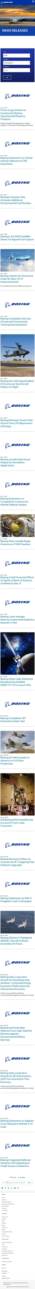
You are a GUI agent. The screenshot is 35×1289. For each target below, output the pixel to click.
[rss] (18, 1188)
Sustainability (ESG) (7, 1232)
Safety (3, 1225)
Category (5, 59)
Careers (4, 1234)
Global (3, 1229)
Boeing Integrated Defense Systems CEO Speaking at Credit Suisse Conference (15, 1163)
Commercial (5, 1217)
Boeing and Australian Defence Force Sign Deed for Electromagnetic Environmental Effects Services (16, 1033)
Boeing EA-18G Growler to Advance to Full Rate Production (15, 760)
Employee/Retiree (6, 1202)
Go (7, 77)
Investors (4, 1199)
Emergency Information (8, 1204)
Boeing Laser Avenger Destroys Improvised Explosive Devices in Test (17, 619)
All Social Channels (7, 1261)
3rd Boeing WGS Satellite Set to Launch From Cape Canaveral (16, 822)
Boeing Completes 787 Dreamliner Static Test (13, 720)
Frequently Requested (8, 1253)
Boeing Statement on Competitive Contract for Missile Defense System (14, 501)
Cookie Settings (6, 1284)
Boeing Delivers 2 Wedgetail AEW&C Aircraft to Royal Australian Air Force (16, 940)
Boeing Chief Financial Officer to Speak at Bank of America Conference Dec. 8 (17, 580)
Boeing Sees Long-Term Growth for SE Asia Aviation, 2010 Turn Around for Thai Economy (15, 1078)
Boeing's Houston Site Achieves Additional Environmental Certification (15, 200)
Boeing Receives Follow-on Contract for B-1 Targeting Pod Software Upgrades (17, 861)
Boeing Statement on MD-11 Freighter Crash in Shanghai (16, 900)
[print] (14, 1188)
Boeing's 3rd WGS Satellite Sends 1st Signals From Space (16, 238)
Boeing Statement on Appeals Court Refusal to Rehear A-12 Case (17, 1123)
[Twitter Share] (11, 1188)
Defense (4, 1219)
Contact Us (5, 1255)
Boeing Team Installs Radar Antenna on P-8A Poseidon (15, 543)
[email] (2, 1188)
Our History (5, 1210)
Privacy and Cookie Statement (15, 1282)
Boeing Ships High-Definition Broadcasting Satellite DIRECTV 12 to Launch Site (16, 681)
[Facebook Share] (5, 1188)
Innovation (4, 1227)
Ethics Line (4, 1246)
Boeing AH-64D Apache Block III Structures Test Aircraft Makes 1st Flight (17, 383)
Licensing (4, 1249)
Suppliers (4, 1208)
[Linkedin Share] (8, 1188)
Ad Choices (25, 1282)
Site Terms (5, 1282)
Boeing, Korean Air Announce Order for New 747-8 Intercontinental (16, 278)
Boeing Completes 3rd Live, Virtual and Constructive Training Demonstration (15, 321)
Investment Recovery (7, 1251)
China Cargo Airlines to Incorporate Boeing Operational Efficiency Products (13, 115)
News (3, 1197)
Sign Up (4, 1268)
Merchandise (5, 1206)
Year (4, 52)
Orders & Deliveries (7, 1242)
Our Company (5, 1236)
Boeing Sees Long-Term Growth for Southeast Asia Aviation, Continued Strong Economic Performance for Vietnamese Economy (15, 982)
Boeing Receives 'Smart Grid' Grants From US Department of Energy (16, 423)
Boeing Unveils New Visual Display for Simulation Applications (15, 462)
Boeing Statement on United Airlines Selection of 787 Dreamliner (16, 160)
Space (3, 1221)
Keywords (6, 66)
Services (4, 1223)
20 (29, 1182)
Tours (3, 1244)
